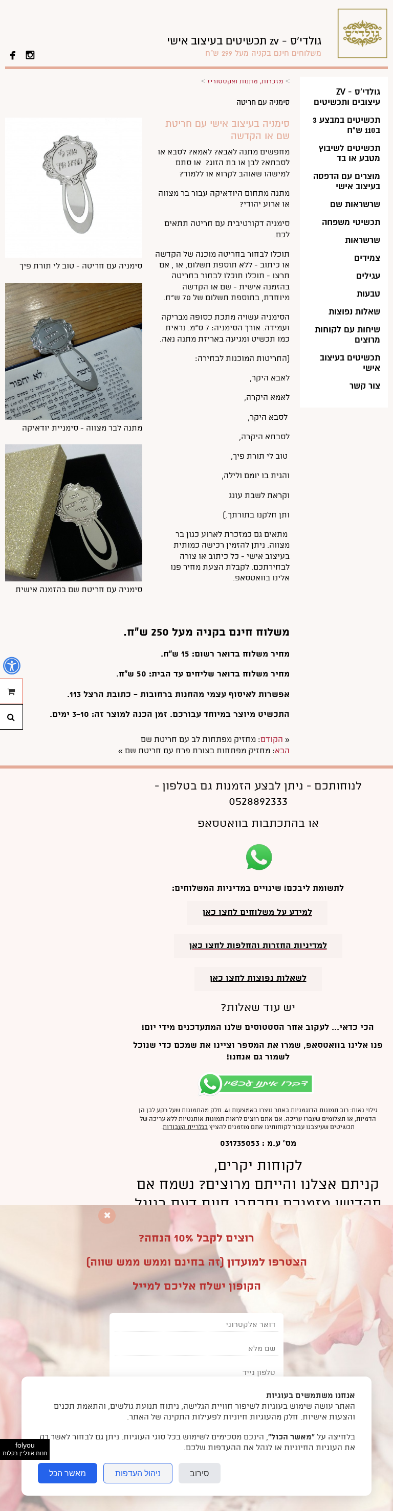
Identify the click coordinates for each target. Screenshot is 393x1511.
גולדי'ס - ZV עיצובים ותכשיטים (347, 96)
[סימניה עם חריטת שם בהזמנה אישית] (73, 579)
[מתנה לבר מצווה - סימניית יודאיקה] (73, 418)
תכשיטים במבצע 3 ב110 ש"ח (346, 125)
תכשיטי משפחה (351, 222)
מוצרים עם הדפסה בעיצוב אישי (346, 181)
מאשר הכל (67, 1473)
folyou (25, 1448)
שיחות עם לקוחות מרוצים (347, 334)
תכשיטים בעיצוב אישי (350, 362)
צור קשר (365, 385)
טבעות (368, 293)
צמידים (367, 258)
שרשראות (362, 240)
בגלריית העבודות (185, 1127)
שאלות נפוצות (354, 311)
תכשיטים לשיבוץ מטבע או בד (349, 153)
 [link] (30, 54)
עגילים (368, 275)
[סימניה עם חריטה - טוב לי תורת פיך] (73, 256)
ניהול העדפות (138, 1473)
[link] (244, 46)
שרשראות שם (355, 204)
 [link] (12, 54)
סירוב (199, 1473)
